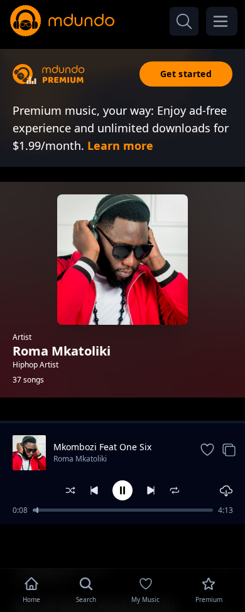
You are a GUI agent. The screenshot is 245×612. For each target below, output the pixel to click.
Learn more (120, 145)
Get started (186, 74)
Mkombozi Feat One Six (102, 447)
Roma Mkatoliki (80, 458)
